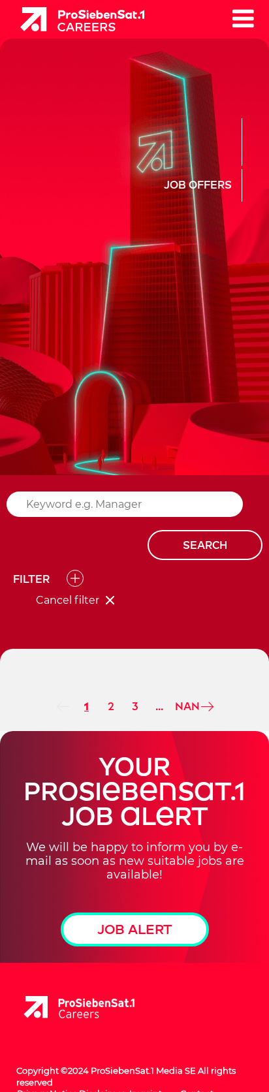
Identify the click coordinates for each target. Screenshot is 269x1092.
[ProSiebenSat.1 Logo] (79, 1008)
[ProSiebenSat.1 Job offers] (77, 17)
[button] (243, 18)
